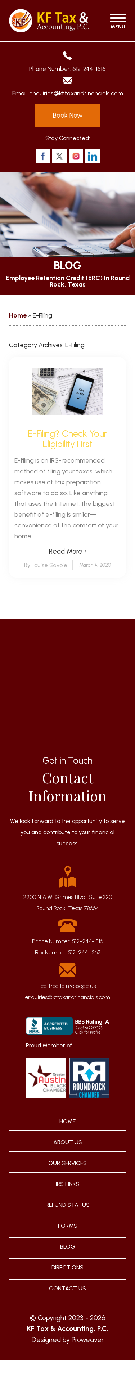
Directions (67, 1267)
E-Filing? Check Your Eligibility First (67, 438)
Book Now (67, 115)
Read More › (67, 551)
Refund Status (68, 1204)
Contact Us (67, 1288)
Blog (67, 1246)
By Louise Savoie (45, 565)
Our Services (67, 1163)
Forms (67, 1225)
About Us (67, 1142)
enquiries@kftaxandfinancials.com (76, 93)
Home (18, 315)
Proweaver (88, 1340)
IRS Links (67, 1184)
